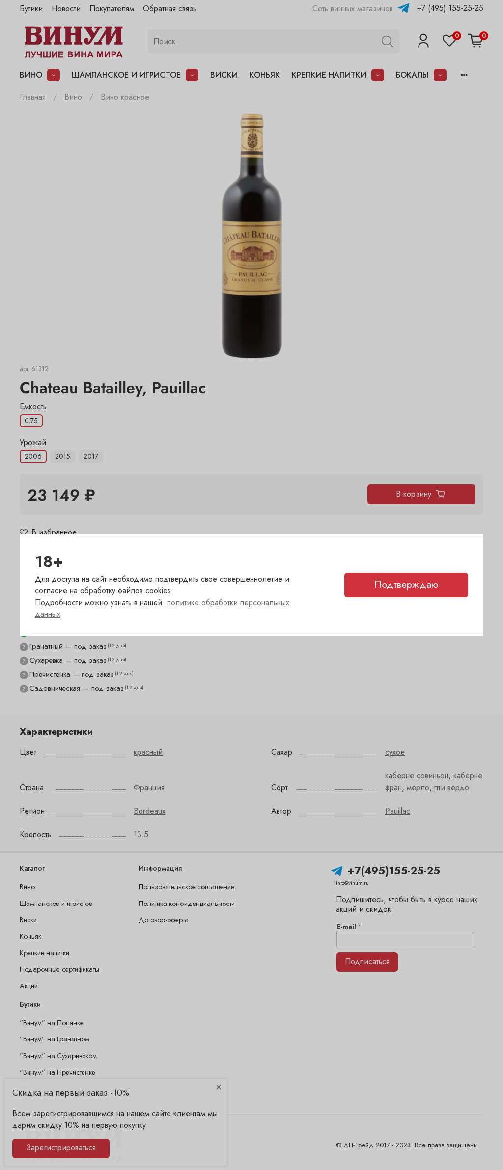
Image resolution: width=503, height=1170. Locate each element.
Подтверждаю (406, 585)
